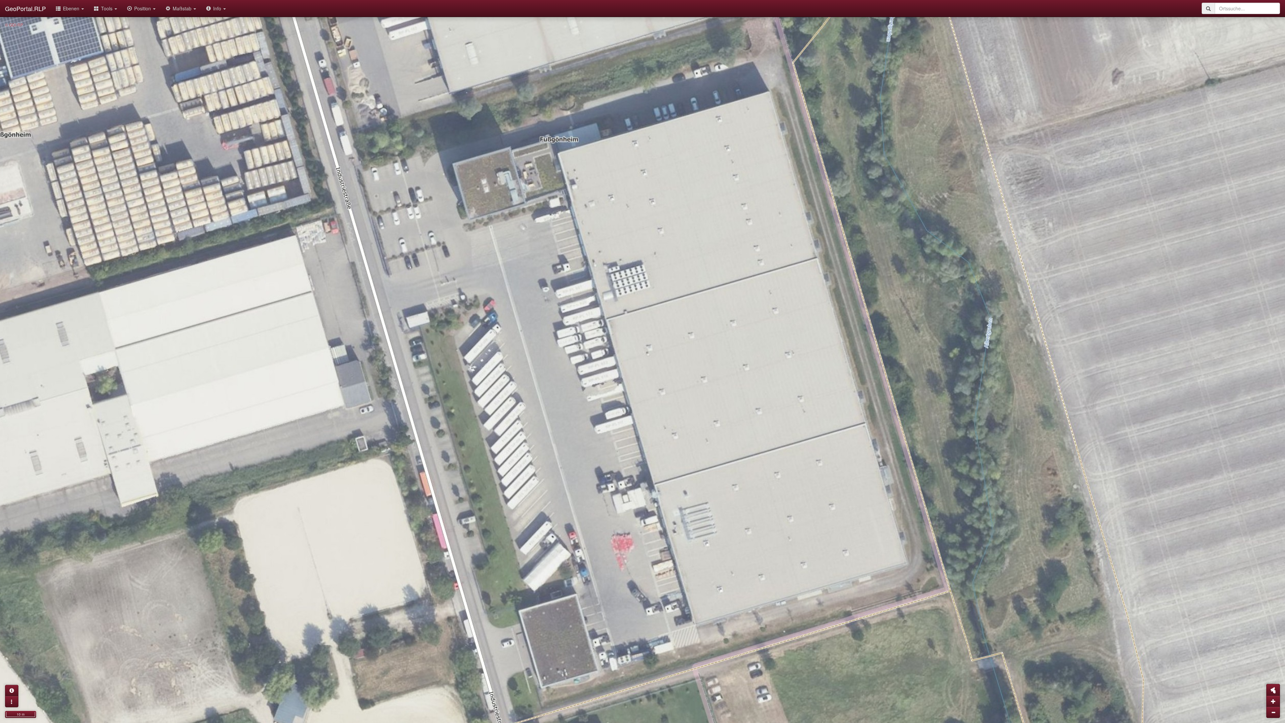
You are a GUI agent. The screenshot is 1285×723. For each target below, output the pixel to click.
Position (143, 8)
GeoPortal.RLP (25, 8)
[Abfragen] (11, 690)
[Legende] (11, 701)
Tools (107, 8)
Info (218, 8)
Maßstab (183, 8)
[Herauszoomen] (1273, 712)
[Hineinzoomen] (1273, 701)
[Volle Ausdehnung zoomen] (1273, 690)
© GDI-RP (14, 24)
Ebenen (72, 8)
